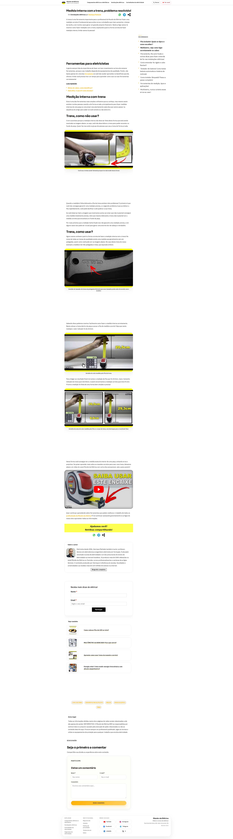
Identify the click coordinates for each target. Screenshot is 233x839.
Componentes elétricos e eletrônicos (98, 2)
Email (73, 600)
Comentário (74, 782)
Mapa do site (86, 820)
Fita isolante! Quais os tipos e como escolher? (152, 42)
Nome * (73, 773)
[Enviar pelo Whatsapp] (119, 14)
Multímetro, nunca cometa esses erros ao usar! (153, 90)
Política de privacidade (86, 826)
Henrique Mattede (94, 15)
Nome (73, 592)
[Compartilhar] (129, 14)
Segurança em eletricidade (69, 832)
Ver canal (167, 2)
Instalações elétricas (117, 2)
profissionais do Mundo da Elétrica (78, 516)
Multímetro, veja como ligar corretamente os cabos (151, 49)
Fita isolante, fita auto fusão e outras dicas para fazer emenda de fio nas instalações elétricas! (152, 56)
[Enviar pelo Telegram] (124, 14)
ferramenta (89, 74)
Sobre (84, 833)
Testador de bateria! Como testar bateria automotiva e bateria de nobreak (153, 71)
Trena (98, 707)
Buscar (157, 2)
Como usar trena (77, 702)
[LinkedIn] (129, 544)
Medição (108, 702)
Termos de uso (87, 830)
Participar (98, 609)
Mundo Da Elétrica (119, 702)
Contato (85, 823)
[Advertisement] (99, 46)
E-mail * (102, 773)
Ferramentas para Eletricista (94, 702)
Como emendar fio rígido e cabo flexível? (152, 63)
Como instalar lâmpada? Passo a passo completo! (153, 78)
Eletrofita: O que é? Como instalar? (80, 91)
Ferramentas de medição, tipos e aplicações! (153, 84)
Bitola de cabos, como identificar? (80, 88)
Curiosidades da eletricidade (135, 2)
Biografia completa (98, 569)
